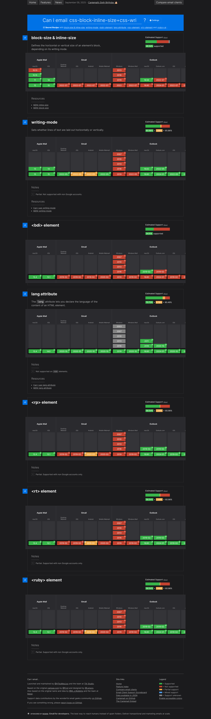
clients (169, 2)
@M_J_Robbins (76, 691)
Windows (119, 66)
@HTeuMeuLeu (61, 683)
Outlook (153, 60)
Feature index (122, 686)
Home (32, 2)
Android (90, 66)
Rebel (29, 694)
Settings (155, 20)
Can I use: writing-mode (44, 208)
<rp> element (133, 27)
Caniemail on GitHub (125, 698)
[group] (151, 41)
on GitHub (97, 698)
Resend (45, 714)
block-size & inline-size (74, 27)
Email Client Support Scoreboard (131, 692)
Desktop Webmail (63, 65)
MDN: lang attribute (42, 388)
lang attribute (120, 27)
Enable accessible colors (170, 698)
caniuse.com (53, 688)
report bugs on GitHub (71, 702)
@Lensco (89, 688)
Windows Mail (133, 66)
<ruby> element (164, 27)
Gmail (84, 60)
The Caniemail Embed (126, 701)
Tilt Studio (89, 683)
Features (46, 2)
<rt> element (147, 27)
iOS (48, 66)
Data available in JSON (126, 695)
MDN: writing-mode (42, 211)
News (58, 2)
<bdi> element (106, 27)
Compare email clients (126, 689)
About (166, 37)
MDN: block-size (41, 108)
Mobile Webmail (104, 66)
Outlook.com (160, 66)
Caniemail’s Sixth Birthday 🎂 (102, 2)
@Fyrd (65, 688)
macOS (34, 66)
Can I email (55, 20)
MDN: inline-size (40, 105)
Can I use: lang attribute (44, 385)
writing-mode (92, 27)
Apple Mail (42, 60)
